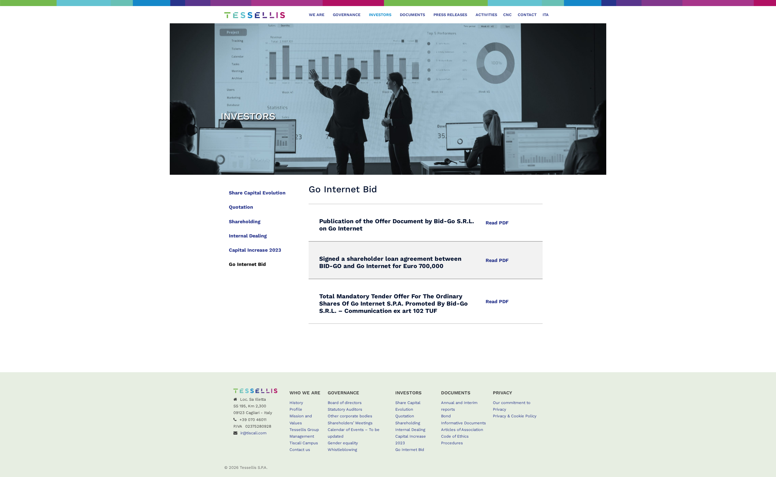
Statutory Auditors (345, 409)
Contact (527, 14)
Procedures (452, 443)
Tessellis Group (304, 429)
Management (301, 436)
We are (316, 14)
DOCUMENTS (412, 14)
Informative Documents (463, 423)
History (296, 402)
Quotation (241, 207)
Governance (346, 14)
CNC (507, 14)
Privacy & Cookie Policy (515, 416)
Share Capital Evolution (257, 193)
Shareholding (244, 221)
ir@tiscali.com (253, 433)
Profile (295, 409)
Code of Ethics (455, 436)
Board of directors (345, 402)
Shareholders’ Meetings (350, 423)
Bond (446, 416)
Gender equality (343, 443)
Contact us (299, 449)
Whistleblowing (342, 449)
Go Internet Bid (247, 264)
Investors (380, 14)
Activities (486, 14)
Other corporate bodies (350, 416)
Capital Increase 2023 (255, 250)
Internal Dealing (248, 236)
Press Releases (450, 14)
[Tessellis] (254, 15)
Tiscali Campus (303, 443)
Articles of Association (462, 429)
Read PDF (497, 223)
